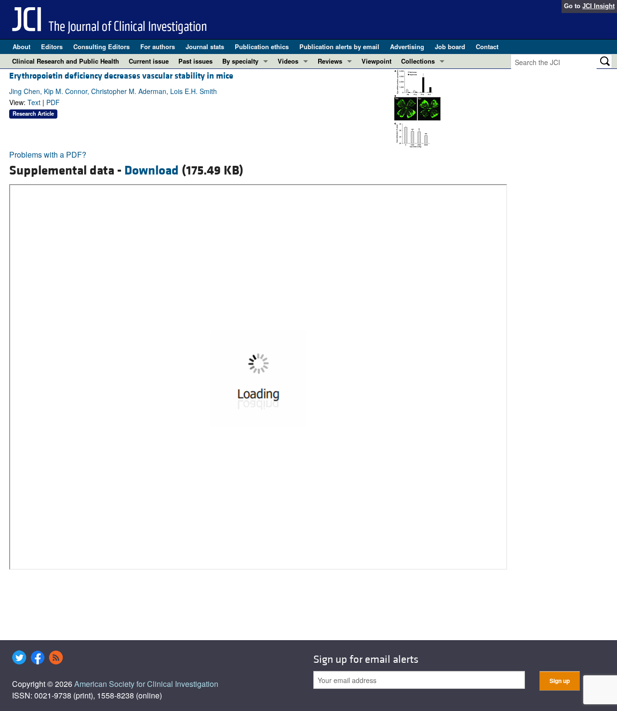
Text (33, 102)
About (21, 46)
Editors (52, 46)
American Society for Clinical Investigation (146, 683)
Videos (288, 61)
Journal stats (205, 46)
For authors (157, 46)
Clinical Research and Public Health (65, 61)
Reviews (330, 61)
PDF (53, 102)
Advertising (407, 46)
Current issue (149, 61)
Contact (487, 46)
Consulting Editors (101, 46)
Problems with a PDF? (47, 154)
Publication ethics (262, 46)
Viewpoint (376, 61)
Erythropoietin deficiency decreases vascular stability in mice (121, 75)
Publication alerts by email (339, 46)
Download (151, 170)
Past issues (195, 61)
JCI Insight (598, 6)
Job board (450, 46)
